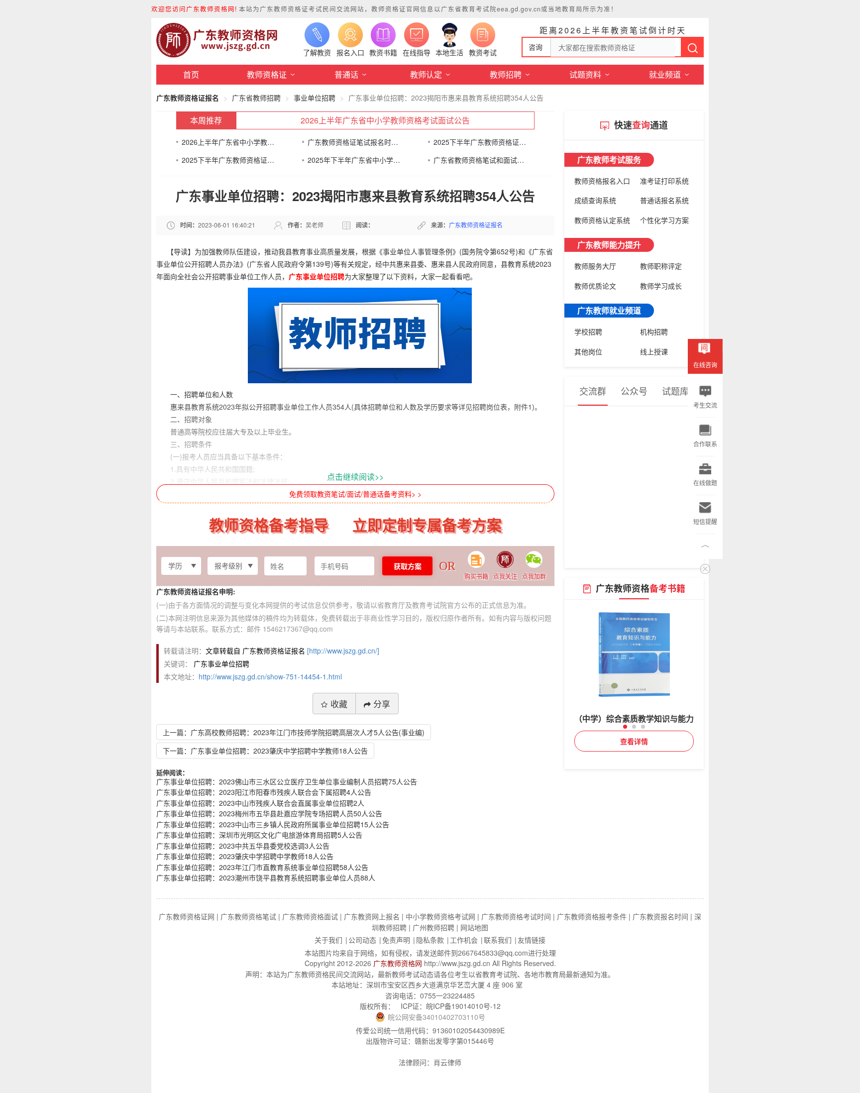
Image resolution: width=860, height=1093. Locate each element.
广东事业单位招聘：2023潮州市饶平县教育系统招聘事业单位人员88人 (265, 877)
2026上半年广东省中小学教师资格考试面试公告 (385, 120)
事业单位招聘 (314, 98)
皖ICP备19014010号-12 (463, 1006)
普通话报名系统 (664, 200)
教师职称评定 (661, 266)
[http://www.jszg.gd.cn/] (343, 651)
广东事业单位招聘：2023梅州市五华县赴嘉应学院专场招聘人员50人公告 (269, 813)
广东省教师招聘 (256, 98)
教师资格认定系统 (602, 220)
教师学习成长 (661, 286)
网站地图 (474, 927)
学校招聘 (588, 331)
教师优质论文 (595, 286)
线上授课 (654, 351)
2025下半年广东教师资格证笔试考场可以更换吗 (480, 142)
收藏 (338, 703)
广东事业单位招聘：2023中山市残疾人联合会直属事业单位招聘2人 (260, 803)
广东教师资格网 (397, 963)
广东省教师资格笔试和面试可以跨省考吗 (480, 160)
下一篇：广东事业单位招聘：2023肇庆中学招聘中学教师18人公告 (265, 751)
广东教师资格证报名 (187, 98)
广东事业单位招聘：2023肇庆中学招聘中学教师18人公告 (244, 856)
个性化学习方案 (664, 220)
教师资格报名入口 (602, 181)
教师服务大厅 (595, 266)
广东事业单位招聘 (316, 276)
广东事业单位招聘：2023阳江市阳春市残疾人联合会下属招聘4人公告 (263, 792)
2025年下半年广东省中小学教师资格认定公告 (354, 160)
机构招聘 (654, 331)
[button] (625, 727)
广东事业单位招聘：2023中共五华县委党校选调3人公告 (242, 846)
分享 (381, 703)
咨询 (535, 47)
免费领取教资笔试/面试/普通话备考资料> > (355, 494)
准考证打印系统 (664, 181)
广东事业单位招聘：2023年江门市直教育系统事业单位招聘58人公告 (262, 867)
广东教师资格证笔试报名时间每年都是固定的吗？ (354, 142)
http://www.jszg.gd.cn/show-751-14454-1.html (270, 676)
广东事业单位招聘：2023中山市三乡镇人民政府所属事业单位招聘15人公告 (272, 824)
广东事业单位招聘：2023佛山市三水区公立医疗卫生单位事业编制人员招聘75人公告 (286, 781)
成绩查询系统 (595, 200)
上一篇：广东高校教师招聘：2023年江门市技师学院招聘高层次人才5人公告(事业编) (294, 732)
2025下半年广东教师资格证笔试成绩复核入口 (228, 160)
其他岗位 (588, 351)
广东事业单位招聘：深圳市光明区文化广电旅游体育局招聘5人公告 (259, 835)
